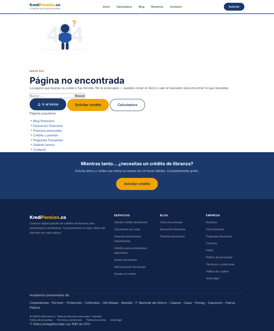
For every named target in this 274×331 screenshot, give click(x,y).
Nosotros (157, 6)
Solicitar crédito (88, 105)
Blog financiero (43, 121)
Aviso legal (212, 278)
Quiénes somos (43, 145)
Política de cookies (217, 271)
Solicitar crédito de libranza (130, 222)
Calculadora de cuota (127, 229)
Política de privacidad (219, 257)
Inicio (106, 6)
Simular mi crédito (125, 273)
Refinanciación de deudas (130, 266)
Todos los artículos (171, 222)
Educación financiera (47, 126)
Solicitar (234, 6)
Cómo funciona (215, 229)
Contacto (176, 6)
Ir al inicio (50, 104)
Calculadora (124, 6)
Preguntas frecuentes (47, 140)
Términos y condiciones (220, 264)
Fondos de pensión (125, 259)
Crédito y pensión (45, 135)
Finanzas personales (47, 130)
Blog (141, 6)
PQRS (209, 250)
